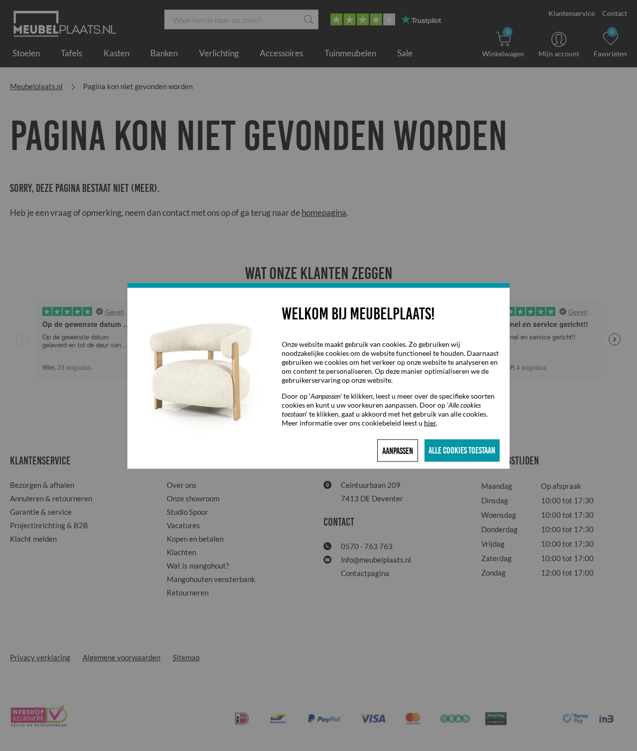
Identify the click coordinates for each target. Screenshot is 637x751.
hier (430, 422)
